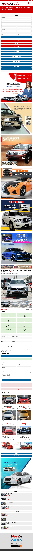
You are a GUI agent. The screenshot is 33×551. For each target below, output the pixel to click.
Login (26, 11)
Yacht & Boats (23, 7)
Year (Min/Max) (3, 29)
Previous (2, 287)
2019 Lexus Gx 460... (9, 502)
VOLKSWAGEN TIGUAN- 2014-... (11, 526)
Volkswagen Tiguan (9, 513)
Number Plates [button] (10, 9)
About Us (12, 543)
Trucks (28, 7)
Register (29, 11)
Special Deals (18, 7)
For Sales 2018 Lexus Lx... (10, 493)
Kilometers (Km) (3, 33)
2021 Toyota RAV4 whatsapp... (11, 506)
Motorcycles (4, 9)
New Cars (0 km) (11, 7)
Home (2, 7)
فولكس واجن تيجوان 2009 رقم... (11, 522)
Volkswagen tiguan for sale (10, 518)
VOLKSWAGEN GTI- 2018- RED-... (9, 437)
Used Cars (6, 7)
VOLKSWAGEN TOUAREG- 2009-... (24, 437)
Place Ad (17, 4)
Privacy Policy (20, 543)
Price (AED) (3, 25)
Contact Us (16, 543)
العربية (16, 2)
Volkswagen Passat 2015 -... (8, 406)
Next (30, 287)
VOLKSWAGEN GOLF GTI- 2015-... (24, 406)
